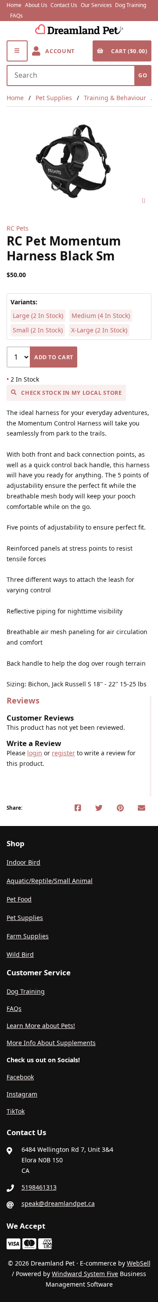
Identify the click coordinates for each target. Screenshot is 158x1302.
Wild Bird (20, 954)
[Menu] (17, 50)
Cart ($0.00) (127, 51)
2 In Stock (23, 379)
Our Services (96, 5)
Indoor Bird (23, 862)
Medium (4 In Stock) (101, 315)
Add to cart (53, 357)
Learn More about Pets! (41, 1025)
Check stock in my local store (71, 393)
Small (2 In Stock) (38, 330)
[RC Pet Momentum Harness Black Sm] (79, 161)
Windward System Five (85, 1274)
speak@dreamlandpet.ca (58, 1203)
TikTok (16, 1111)
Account (58, 51)
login (34, 753)
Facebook (20, 1077)
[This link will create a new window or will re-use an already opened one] (78, 808)
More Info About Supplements (51, 1043)
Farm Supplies (28, 936)
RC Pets (18, 228)
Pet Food (19, 899)
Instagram (22, 1094)
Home (14, 5)
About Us (36, 5)
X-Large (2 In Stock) (99, 330)
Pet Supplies (54, 98)
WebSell (139, 1263)
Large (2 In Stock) (38, 315)
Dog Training (130, 5)
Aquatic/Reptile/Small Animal (50, 880)
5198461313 (39, 1187)
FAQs (16, 15)
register (63, 753)
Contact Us (63, 5)
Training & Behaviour (115, 98)
